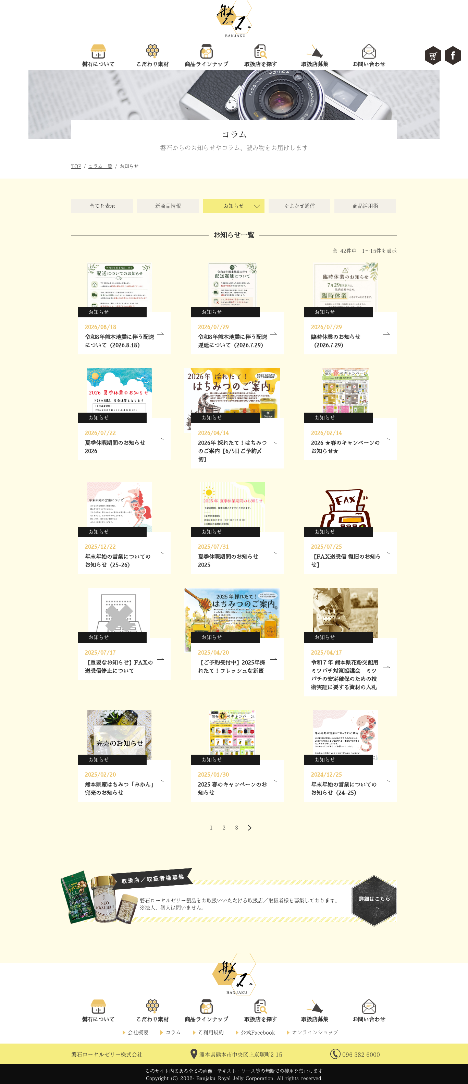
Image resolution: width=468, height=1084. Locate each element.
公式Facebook (258, 1032)
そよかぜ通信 (299, 205)
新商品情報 (168, 205)
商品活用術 (365, 205)
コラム (173, 1032)
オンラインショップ (315, 1032)
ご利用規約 (211, 1032)
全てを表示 (102, 205)
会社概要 (138, 1032)
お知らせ (233, 205)
